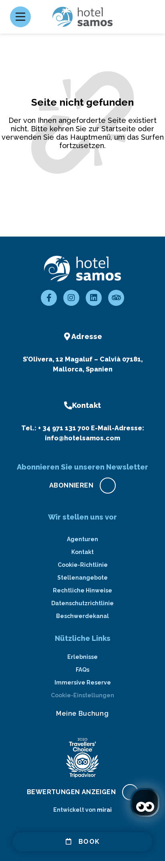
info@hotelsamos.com (82, 438)
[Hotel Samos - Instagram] (71, 298)
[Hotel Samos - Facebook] (49, 298)
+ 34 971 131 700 (63, 428)
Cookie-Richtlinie (83, 565)
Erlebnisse (82, 657)
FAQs (82, 669)
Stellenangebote (82, 577)
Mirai (104, 810)
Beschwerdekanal (82, 616)
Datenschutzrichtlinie (82, 603)
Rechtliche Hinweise (82, 590)
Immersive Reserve (82, 682)
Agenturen (82, 539)
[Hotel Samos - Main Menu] (20, 16)
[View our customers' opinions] (82, 758)
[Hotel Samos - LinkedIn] (94, 298)
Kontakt (82, 552)
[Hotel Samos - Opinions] (116, 298)
